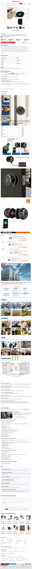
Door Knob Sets (12, 558)
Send (6, 509)
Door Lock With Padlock (11, 553)
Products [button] (8, 3)
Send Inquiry (8, 42)
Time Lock (17, 543)
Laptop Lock (2, 541)
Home (1, 5)
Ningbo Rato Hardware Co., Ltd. (6, 36)
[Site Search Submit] (21, 3)
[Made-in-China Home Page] (16, 1)
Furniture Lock (10, 540)
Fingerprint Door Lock (4, 553)
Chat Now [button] (24, 42)
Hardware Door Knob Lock (24, 558)
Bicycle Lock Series (18, 540)
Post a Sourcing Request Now (22, 509)
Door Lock (13, 5)
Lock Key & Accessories (4, 551)
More (1, 562)
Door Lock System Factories (4, 558)
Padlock (25, 541)
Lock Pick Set (10, 541)
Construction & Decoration (6, 5)
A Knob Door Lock (17, 558)
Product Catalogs (12, 538)
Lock (11, 5)
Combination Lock (16, 551)
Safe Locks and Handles (10, 440)
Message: (4, 502)
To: (4, 500)
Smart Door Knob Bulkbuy (20, 560)
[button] (1, 1)
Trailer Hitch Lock (18, 541)
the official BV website (19, 409)
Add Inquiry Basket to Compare (16, 30)
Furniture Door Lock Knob (12, 560)
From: (4, 498)
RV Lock (9, 543)
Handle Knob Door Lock (4, 560)
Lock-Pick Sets (16, 440)
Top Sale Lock (2, 540)
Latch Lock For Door (22, 551)
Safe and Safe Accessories (4, 543)
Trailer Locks (5, 440)
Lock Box (25, 540)
